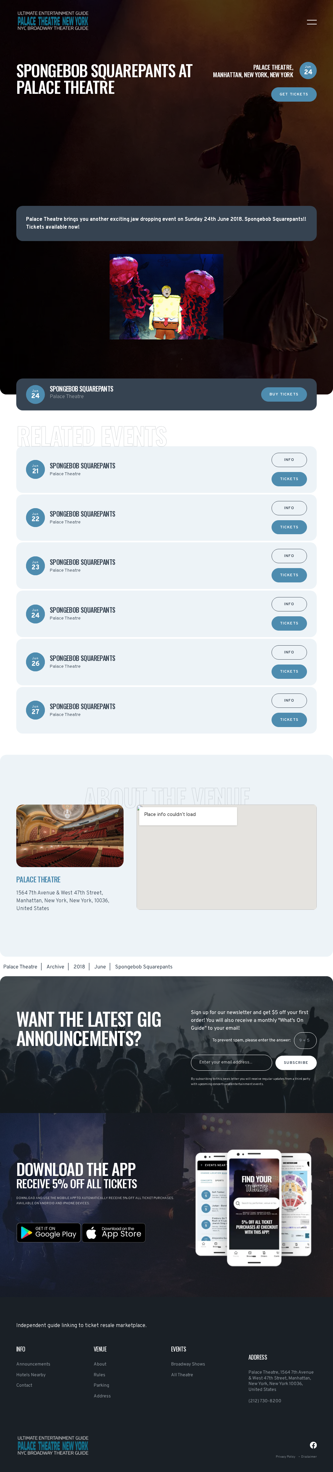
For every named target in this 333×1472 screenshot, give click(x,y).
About (100, 1364)
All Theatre (182, 1375)
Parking (101, 1385)
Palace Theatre (20, 967)
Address (102, 1396)
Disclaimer (309, 1457)
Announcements (33, 1364)
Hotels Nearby (31, 1375)
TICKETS (289, 479)
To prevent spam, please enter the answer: (251, 1040)
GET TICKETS (294, 94)
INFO (289, 460)
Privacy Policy (285, 1457)
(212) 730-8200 (264, 1401)
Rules (99, 1375)
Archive (55, 967)
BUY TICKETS (284, 394)
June (100, 967)
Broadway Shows (188, 1364)
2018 (79, 967)
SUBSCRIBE (296, 1063)
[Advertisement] (166, 147)
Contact (24, 1385)
